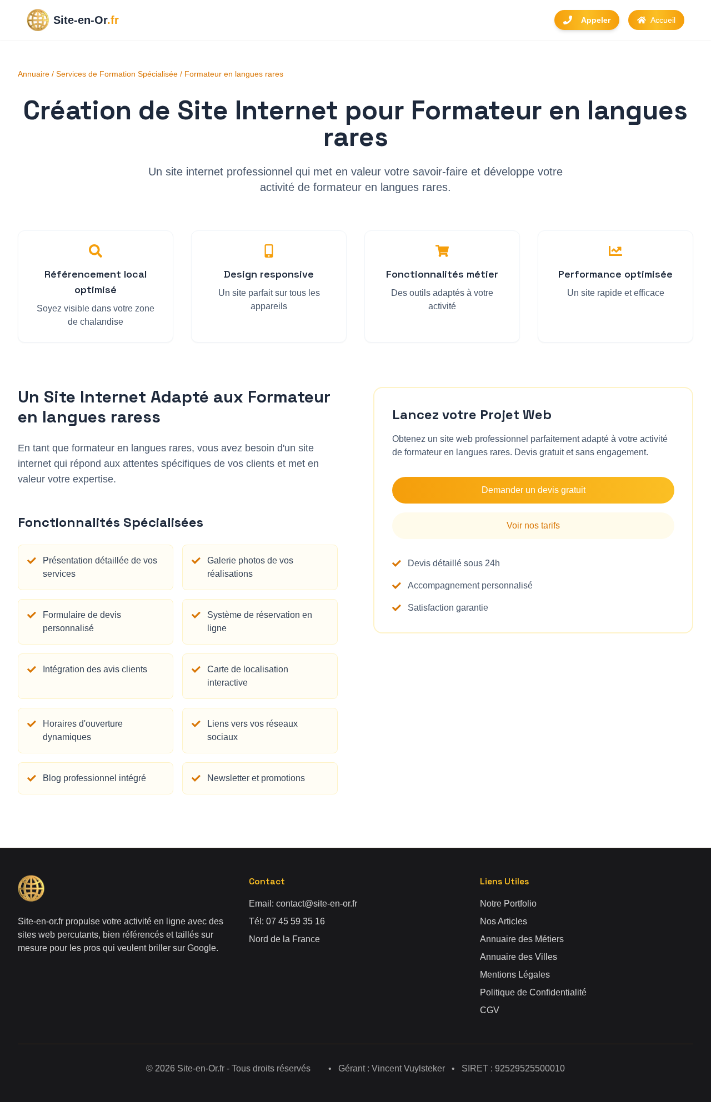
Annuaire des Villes (518, 957)
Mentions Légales (515, 974)
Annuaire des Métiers (522, 939)
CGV (489, 1010)
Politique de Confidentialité (533, 992)
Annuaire (33, 73)
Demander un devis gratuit (533, 490)
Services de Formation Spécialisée (117, 73)
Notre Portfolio (508, 903)
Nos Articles (503, 921)
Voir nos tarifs (533, 525)
